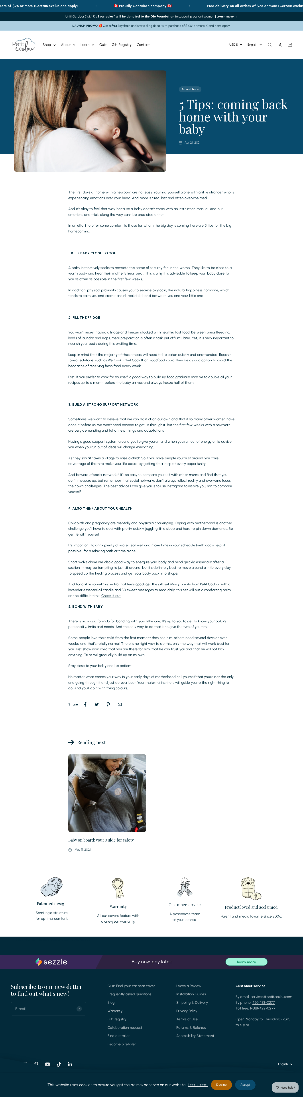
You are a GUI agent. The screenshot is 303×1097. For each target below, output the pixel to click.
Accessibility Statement (195, 1036)
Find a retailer (119, 1036)
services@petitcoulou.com (271, 997)
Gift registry (117, 1019)
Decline (221, 1085)
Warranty (115, 1011)
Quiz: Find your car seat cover (131, 986)
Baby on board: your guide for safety (101, 840)
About (66, 45)
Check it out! (111, 596)
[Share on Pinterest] (108, 704)
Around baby (190, 89)
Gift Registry (122, 45)
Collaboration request (125, 1027)
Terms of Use (187, 1019)
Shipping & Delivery (192, 1002)
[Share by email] (119, 704)
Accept (245, 1085)
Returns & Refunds (191, 1027)
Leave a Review (188, 986)
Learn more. (198, 1084)
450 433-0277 (263, 1002)
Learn (85, 45)
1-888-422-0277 (262, 1008)
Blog (111, 1002)
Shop (47, 45)
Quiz (102, 45)
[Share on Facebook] (85, 704)
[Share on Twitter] (96, 704)
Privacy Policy (186, 1011)
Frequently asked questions (129, 994)
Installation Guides (191, 994)
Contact (143, 45)
